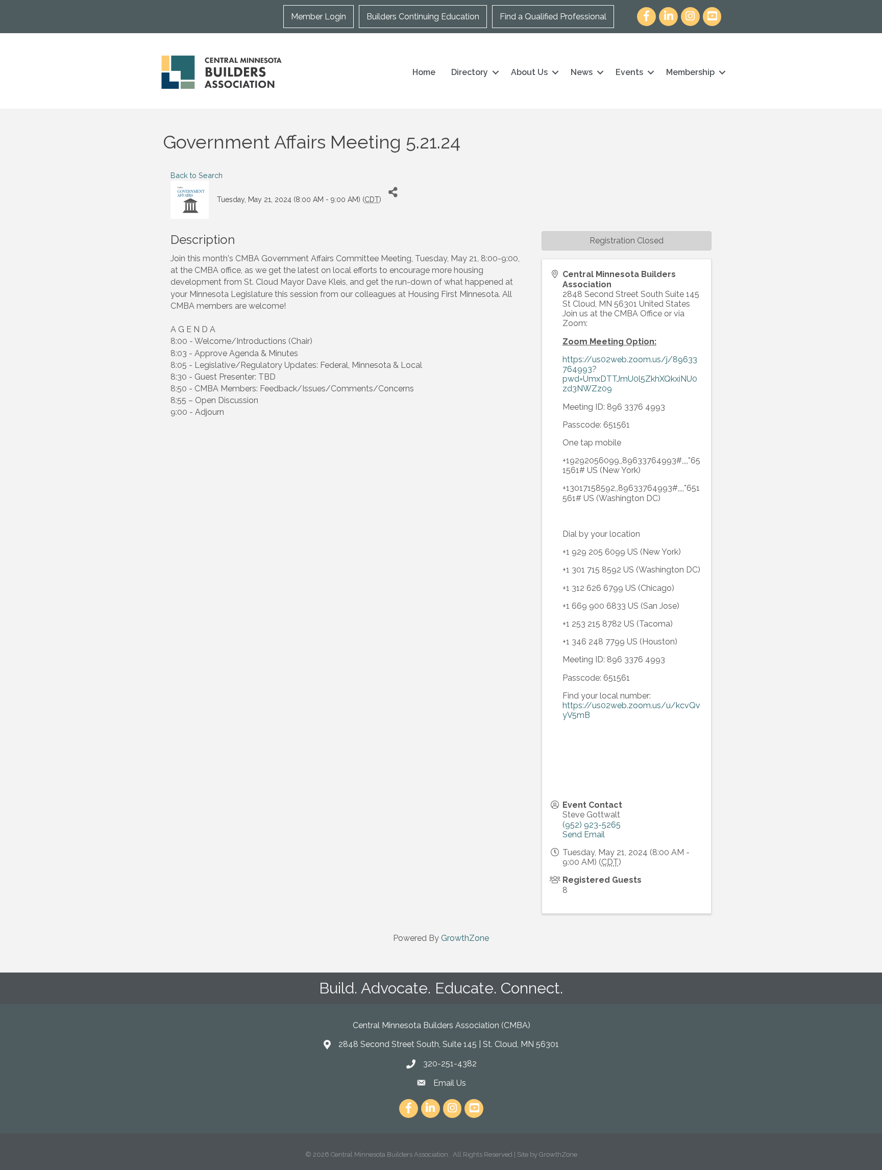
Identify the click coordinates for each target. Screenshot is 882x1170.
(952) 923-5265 (591, 825)
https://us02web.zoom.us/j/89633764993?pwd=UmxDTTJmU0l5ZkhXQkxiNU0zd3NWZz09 (629, 374)
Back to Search (196, 175)
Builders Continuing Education (422, 16)
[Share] (392, 192)
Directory (469, 72)
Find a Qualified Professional (553, 16)
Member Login (318, 16)
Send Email (583, 834)
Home (423, 72)
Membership (690, 72)
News (582, 72)
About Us (529, 72)
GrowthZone (465, 938)
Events (629, 72)
